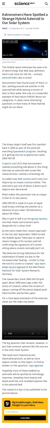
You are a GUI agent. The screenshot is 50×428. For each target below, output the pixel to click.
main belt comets (21, 178)
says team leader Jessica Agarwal (23, 265)
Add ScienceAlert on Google (18, 34)
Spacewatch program (24, 151)
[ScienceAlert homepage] (25, 3)
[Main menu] (4, 3)
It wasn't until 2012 (12, 163)
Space (4, 28)
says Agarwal (36, 365)
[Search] (46, 3)
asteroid (6, 77)
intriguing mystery (37, 218)
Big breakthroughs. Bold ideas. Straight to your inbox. (28, 404)
